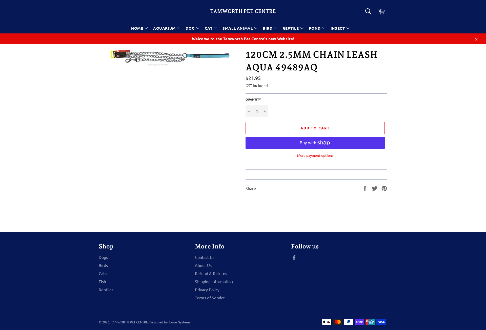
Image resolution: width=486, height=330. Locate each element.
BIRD (268, 28)
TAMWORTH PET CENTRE (243, 11)
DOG (191, 28)
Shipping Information (214, 281)
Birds (103, 265)
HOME (137, 28)
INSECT (338, 28)
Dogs (103, 257)
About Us (203, 265)
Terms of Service (210, 297)
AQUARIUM (165, 28)
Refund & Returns (211, 273)
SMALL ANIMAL (238, 28)
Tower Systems (179, 322)
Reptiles (106, 289)
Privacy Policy (207, 289)
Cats (103, 273)
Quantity (253, 99)
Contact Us (204, 257)
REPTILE (291, 28)
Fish (102, 281)
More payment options (315, 155)
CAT (209, 28)
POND (315, 28)
